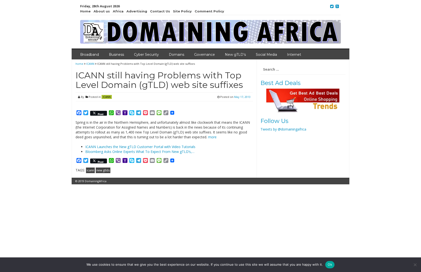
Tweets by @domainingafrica (283, 129)
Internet (294, 54)
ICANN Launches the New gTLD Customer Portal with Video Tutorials (140, 146)
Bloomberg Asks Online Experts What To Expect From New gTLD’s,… (139, 151)
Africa (118, 11)
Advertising (136, 11)
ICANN (90, 64)
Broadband (89, 54)
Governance (204, 54)
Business (116, 54)
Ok (330, 264)
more (212, 137)
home (80, 64)
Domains (176, 54)
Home (85, 11)
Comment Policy (209, 11)
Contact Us (160, 11)
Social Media (266, 54)
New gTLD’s (235, 54)
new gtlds (103, 170)
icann (90, 170)
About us (102, 11)
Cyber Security (146, 54)
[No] (414, 264)
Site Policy (182, 11)
